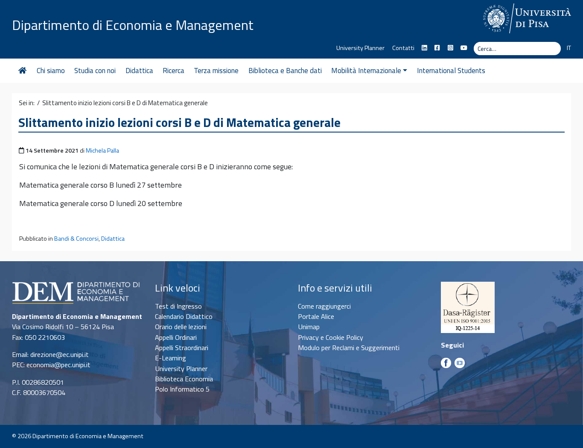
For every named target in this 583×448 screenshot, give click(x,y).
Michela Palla (102, 150)
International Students (451, 70)
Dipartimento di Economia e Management (133, 25)
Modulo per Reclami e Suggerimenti (348, 347)
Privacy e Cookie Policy (330, 337)
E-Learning (170, 358)
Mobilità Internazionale (366, 70)
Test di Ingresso (178, 306)
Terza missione (216, 70)
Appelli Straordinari (181, 347)
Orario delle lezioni (181, 326)
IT (569, 48)
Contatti (403, 48)
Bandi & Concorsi (76, 238)
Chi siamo (51, 70)
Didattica (139, 70)
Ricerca (173, 70)
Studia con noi (95, 70)
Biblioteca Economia (184, 379)
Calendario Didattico (184, 316)
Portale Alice (316, 316)
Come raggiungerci (324, 306)
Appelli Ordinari (176, 337)
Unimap (309, 326)
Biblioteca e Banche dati (285, 70)
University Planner (360, 48)
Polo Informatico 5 (182, 389)
